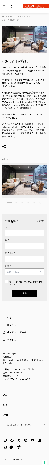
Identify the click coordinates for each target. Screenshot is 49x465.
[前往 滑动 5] (34, 203)
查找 (9, 317)
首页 (4, 16)
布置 (5, 405)
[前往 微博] (18, 447)
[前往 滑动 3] (22, 203)
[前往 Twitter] (18, 440)
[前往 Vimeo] (5, 447)
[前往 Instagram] (5, 440)
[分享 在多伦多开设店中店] (4, 146)
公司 (5, 395)
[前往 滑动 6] (40, 203)
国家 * (8, 265)
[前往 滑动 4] (28, 203)
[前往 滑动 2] (16, 203)
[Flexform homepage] (36, 6)
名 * (7, 227)
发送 (24, 293)
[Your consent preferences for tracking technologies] (44, 462)
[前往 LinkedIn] (39, 440)
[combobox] (24, 271)
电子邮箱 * (10, 253)
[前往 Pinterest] (25, 440)
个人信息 (28, 281)
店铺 (5, 415)
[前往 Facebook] (11, 440)
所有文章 (21, 16)
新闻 (28, 16)
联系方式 (11, 325)
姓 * (7, 240)
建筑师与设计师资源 (16, 332)
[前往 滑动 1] (9, 203)
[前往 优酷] (11, 447)
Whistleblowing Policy (17, 425)
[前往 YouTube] (32, 440)
